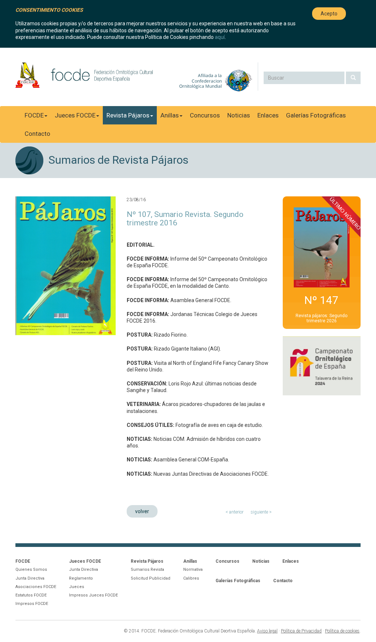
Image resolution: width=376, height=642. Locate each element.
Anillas (169, 115)
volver (142, 511)
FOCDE (34, 115)
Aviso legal (267, 631)
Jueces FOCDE (75, 115)
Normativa (193, 569)
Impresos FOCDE (31, 603)
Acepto (329, 14)
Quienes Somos (31, 569)
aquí (220, 37)
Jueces (76, 586)
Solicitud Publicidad (150, 578)
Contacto (37, 133)
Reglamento (81, 578)
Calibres (191, 578)
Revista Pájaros (127, 115)
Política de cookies (342, 631)
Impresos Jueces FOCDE (93, 595)
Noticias (238, 115)
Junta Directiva (29, 578)
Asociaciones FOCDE (35, 586)
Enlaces (268, 115)
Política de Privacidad (301, 631)
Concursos (205, 115)
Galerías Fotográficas (316, 115)
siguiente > (261, 512)
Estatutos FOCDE (31, 595)
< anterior (234, 512)
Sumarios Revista (147, 569)
